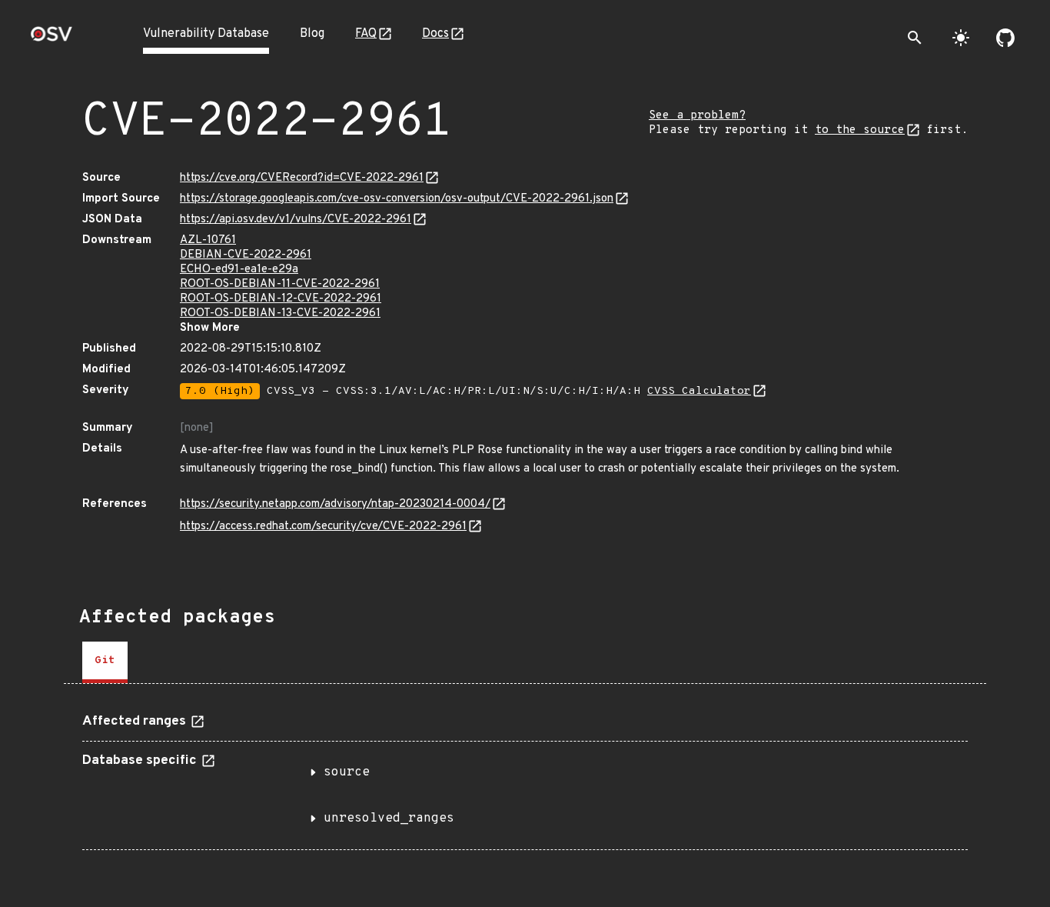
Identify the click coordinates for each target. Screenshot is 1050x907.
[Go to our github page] (1005, 37)
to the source (860, 130)
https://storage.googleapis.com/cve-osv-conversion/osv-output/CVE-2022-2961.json (396, 199)
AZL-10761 (208, 240)
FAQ (366, 34)
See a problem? (697, 115)
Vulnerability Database (206, 34)
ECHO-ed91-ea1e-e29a (239, 269)
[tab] (105, 662)
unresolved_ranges (389, 818)
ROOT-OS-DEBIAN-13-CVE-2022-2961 (280, 313)
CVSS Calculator (699, 391)
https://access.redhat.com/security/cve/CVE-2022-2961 (323, 526)
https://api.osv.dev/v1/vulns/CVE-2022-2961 (295, 219)
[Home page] (51, 38)
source (347, 772)
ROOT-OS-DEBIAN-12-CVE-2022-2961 (280, 299)
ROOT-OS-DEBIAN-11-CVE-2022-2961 (280, 284)
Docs (435, 34)
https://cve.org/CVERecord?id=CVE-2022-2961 (302, 178)
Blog (312, 34)
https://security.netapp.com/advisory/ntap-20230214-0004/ (335, 504)
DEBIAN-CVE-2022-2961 (245, 255)
